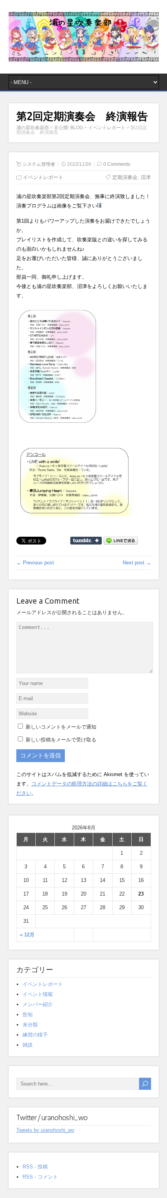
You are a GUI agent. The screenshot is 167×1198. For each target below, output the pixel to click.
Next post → (137, 563)
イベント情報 (38, 994)
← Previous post (35, 563)
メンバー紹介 (38, 1004)
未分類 (30, 1025)
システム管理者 (39, 164)
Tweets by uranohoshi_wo (45, 1130)
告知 (28, 1014)
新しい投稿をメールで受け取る (61, 740)
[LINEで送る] (121, 540)
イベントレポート (43, 177)
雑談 (28, 1045)
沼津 (146, 177)
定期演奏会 (124, 177)
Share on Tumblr (86, 541)
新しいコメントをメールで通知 (61, 727)
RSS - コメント (40, 1177)
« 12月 (27, 935)
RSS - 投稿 (35, 1167)
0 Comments (116, 164)
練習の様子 (35, 1035)
